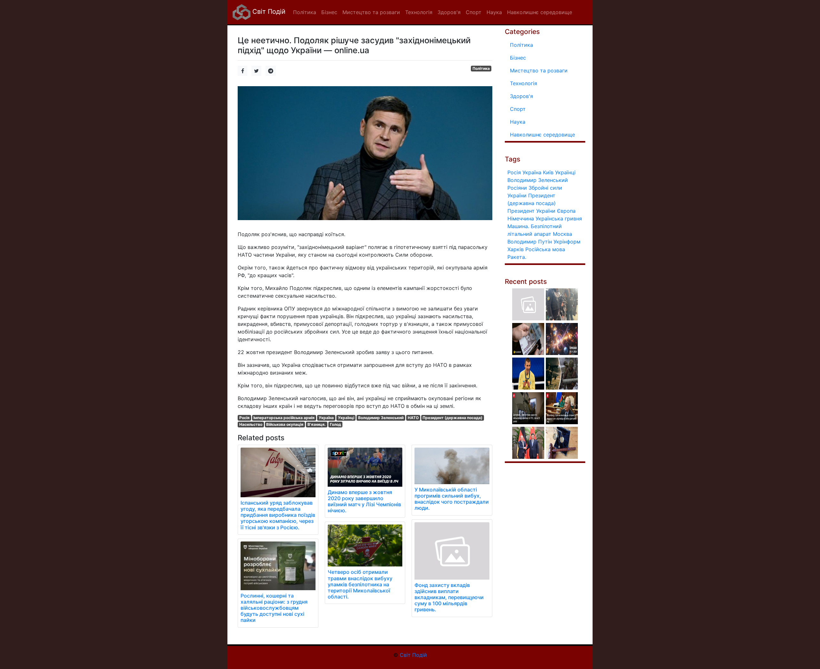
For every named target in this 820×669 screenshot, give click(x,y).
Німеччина (520, 218)
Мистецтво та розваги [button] (371, 12)
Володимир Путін (529, 241)
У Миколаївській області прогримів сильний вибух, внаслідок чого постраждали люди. (451, 498)
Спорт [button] (473, 12)
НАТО (413, 417)
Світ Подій (267, 11)
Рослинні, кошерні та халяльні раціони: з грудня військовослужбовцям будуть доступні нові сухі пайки (274, 608)
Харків (515, 249)
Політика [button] (304, 12)
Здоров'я (521, 96)
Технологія (523, 83)
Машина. (518, 226)
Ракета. (516, 257)
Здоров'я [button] (449, 12)
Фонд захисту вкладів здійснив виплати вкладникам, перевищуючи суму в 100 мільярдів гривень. (449, 597)
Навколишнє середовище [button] (539, 12)
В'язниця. (317, 424)
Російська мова (545, 249)
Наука (517, 122)
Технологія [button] (418, 12)
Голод (335, 424)
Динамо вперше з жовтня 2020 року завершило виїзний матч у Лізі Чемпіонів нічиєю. (364, 501)
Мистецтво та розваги (539, 70)
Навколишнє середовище (542, 134)
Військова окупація (284, 424)
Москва (562, 234)
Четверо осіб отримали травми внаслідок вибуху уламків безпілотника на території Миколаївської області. (360, 584)
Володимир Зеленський (381, 417)
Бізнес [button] (329, 12)
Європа (566, 211)
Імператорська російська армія (284, 417)
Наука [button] (494, 12)
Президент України (531, 211)
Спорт (518, 109)
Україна (326, 417)
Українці (346, 417)
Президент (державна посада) (452, 417)
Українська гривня (559, 218)
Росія (244, 417)
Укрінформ (567, 241)
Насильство (250, 424)
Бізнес (518, 57)
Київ (548, 172)
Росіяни (517, 188)
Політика (481, 68)
